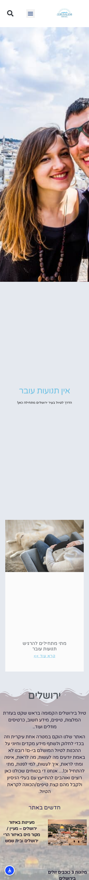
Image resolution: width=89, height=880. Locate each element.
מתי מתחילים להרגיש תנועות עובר (44, 646)
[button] (30, 13)
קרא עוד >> (44, 656)
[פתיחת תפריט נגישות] (10, 870)
